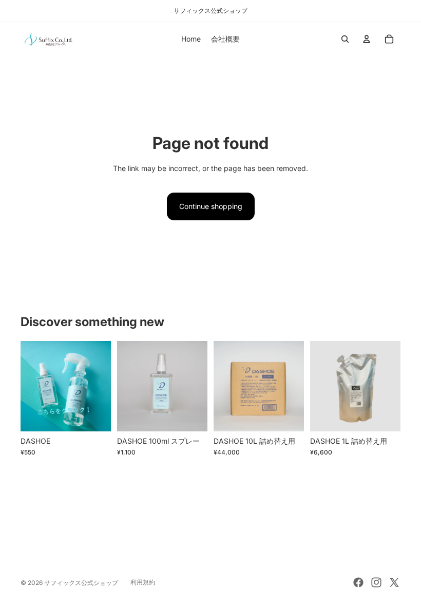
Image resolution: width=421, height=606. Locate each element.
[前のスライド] (32, 386)
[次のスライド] (99, 386)
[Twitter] (394, 582)
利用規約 (142, 582)
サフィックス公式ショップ (81, 582)
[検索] (345, 39)
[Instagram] (376, 582)
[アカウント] (366, 39)
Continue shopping (210, 206)
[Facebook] (358, 582)
